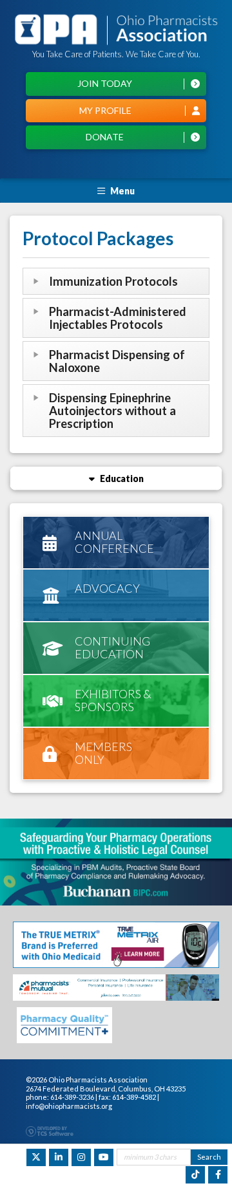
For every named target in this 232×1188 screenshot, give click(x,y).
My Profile (105, 110)
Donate (105, 136)
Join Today (104, 83)
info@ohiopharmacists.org (69, 1106)
